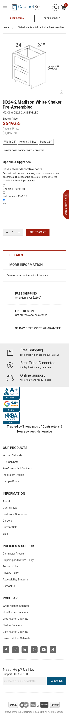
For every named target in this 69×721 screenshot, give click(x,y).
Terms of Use (10, 566)
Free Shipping (26, 293)
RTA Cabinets (10, 461)
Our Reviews (10, 507)
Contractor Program (14, 553)
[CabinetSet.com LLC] (26, 7)
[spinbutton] (13, 232)
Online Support (32, 375)
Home (6, 27)
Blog (5, 533)
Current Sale (10, 527)
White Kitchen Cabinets (16, 605)
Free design (17, 18)
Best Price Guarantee (37, 363)
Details (16, 255)
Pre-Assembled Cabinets (17, 468)
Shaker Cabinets (12, 625)
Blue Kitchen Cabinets (15, 612)
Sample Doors (11, 481)
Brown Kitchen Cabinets (16, 638)
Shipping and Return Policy (18, 560)
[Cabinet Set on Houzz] (25, 649)
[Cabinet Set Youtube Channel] (43, 649)
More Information (26, 265)
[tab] (34, 255)
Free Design (24, 311)
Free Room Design (13, 474)
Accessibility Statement (16, 579)
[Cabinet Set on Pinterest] (34, 649)
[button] (19, 232)
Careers (7, 520)
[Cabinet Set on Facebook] (6, 649)
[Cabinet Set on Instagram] (15, 649)
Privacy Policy (11, 572)
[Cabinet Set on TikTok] (53, 649)
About (6, 501)
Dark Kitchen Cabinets (15, 631)
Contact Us (9, 585)
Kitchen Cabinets (12, 455)
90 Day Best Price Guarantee (38, 328)
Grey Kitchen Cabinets (15, 618)
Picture (31, 180)
